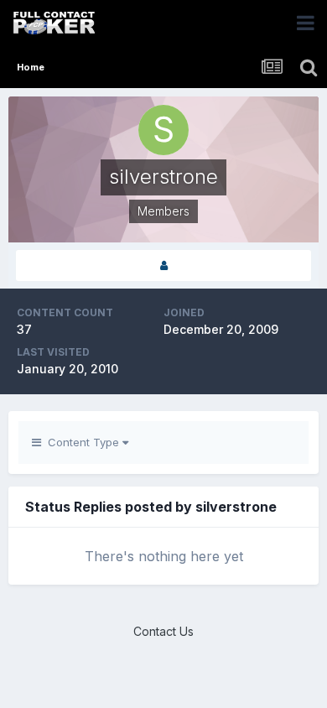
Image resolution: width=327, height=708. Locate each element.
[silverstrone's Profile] (163, 265)
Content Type (81, 442)
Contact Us (163, 631)
